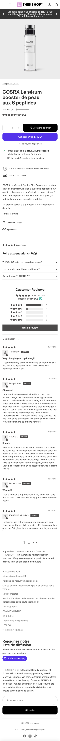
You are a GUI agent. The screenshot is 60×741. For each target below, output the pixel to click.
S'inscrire (30, 710)
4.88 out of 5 (38, 295)
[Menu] (3, 4)
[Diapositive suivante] (56, 14)
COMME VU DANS (11, 611)
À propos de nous (11, 571)
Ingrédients (11, 229)
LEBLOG (6, 625)
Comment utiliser (14, 222)
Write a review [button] (30, 327)
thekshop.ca (33, 723)
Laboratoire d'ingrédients (15, 620)
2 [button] (29, 542)
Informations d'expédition (15, 576)
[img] (9, 347)
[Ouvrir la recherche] (10, 4)
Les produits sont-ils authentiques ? (21, 269)
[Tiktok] (35, 736)
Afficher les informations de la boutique (25, 158)
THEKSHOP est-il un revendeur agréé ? (22, 262)
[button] (9, 114)
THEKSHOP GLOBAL (12, 630)
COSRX (15, 83)
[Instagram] (30, 736)
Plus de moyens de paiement (30, 144)
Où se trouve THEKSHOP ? (16, 276)
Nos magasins (9, 606)
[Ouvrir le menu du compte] (49, 4)
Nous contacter (10, 593)
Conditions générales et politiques (30, 729)
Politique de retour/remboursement (20, 580)
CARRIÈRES (8, 616)
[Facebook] (24, 736)
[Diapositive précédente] (3, 14)
